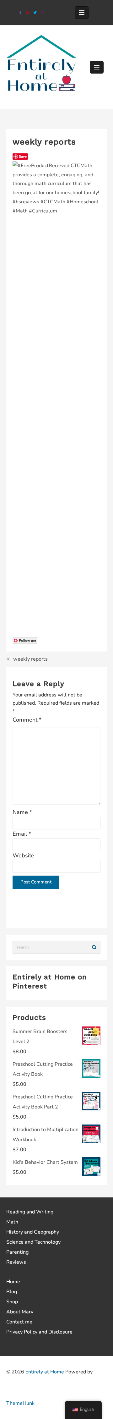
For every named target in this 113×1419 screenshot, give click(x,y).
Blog (11, 1291)
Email (22, 834)
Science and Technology (33, 1242)
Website (23, 855)
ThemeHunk (20, 1403)
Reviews (16, 1262)
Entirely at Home (44, 1371)
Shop (12, 1301)
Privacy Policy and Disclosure (39, 1331)
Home (13, 1281)
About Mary (19, 1311)
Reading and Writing (29, 1211)
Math (12, 1221)
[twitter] (35, 13)
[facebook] (21, 13)
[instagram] (42, 13)
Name (22, 812)
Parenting (17, 1252)
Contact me (19, 1321)
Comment (27, 719)
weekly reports (30, 659)
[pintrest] (28, 13)
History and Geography (32, 1232)
